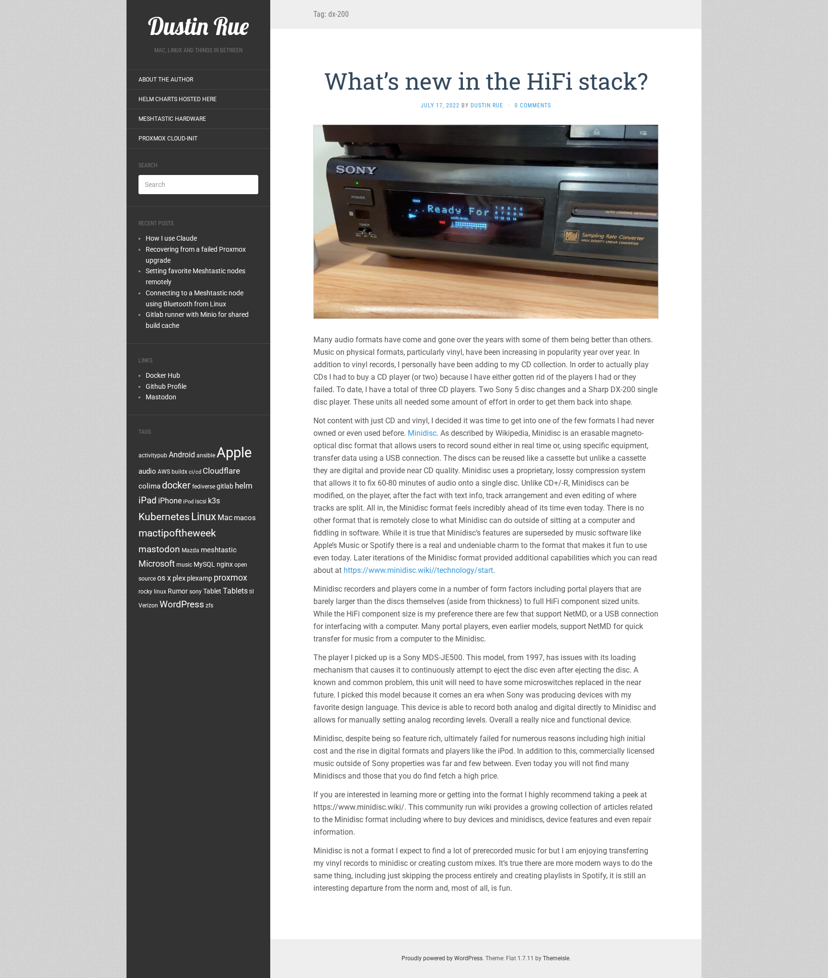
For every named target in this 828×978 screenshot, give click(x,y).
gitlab (225, 486)
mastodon (159, 549)
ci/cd (195, 472)
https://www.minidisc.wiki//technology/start (418, 570)
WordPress (182, 604)
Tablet (212, 591)
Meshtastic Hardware (172, 119)
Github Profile (166, 386)
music (184, 564)
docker (176, 485)
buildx (179, 471)
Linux (203, 516)
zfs (209, 605)
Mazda (190, 550)
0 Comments (533, 105)
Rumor (178, 591)
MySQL (204, 564)
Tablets (235, 590)
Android (182, 454)
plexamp (199, 578)
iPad (147, 500)
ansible (205, 455)
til (251, 591)
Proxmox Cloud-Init (167, 138)
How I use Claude (171, 238)
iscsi (201, 501)
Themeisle (556, 958)
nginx (225, 564)
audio (147, 471)
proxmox (230, 577)
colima (149, 486)
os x (164, 577)
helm (244, 485)
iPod (188, 502)
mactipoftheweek (177, 533)
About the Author (165, 79)
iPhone (170, 500)
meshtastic (219, 550)
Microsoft (156, 564)
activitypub (152, 455)
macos (245, 517)
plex (178, 578)
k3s (214, 500)
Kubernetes (164, 517)
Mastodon (161, 397)
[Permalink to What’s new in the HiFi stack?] (485, 221)
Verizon (148, 605)
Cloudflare (221, 471)
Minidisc (422, 433)
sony (195, 591)
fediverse (203, 486)
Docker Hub (163, 375)
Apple (234, 452)
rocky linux (152, 591)
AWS (164, 471)
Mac (225, 517)
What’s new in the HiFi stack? (486, 81)
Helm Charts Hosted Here (177, 99)
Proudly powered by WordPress (442, 958)
